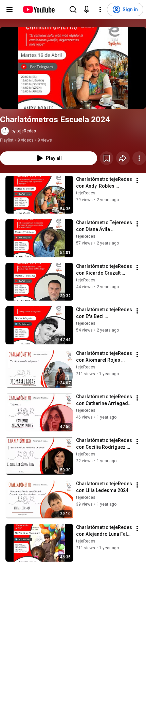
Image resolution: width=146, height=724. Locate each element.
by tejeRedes (24, 131)
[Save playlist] (106, 158)
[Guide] (9, 9)
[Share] (123, 158)
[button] (73, 68)
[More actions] (139, 158)
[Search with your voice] (86, 9)
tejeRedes (85, 193)
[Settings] (100, 9)
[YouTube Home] (38, 9)
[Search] (73, 9)
